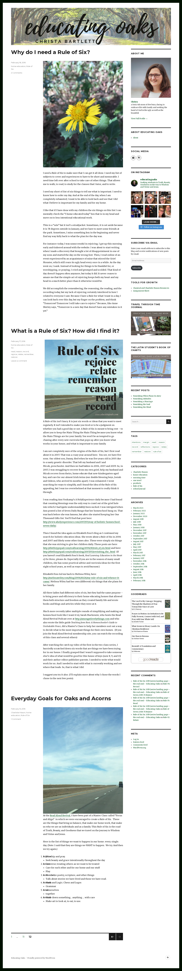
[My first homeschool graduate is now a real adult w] (151, 211)
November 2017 (139, 533)
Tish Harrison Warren (141, 631)
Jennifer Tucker (139, 622)
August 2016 (138, 569)
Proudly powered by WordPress (41, 958)
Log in (136, 739)
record (26, 351)
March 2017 (138, 553)
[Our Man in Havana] (167, 639)
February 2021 (139, 511)
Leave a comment (19, 361)
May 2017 (137, 547)
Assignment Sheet (141, 291)
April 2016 (137, 575)
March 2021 (138, 508)
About (135, 138)
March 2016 (138, 578)
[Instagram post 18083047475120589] (165, 197)
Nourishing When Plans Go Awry (147, 396)
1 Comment (16, 719)
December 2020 (140, 516)
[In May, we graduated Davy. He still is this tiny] (137, 211)
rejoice (14, 354)
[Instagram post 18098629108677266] (151, 197)
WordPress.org (139, 748)
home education (18, 66)
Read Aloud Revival (60, 815)
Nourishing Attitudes (142, 399)
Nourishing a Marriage (143, 401)
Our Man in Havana (140, 636)
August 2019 (138, 519)
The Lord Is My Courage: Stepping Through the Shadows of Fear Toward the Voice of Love (147, 604)
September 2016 (140, 567)
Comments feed (140, 745)
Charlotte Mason (18, 712)
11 (24, 936)
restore (14, 357)
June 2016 (137, 572)
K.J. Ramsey (137, 609)
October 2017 (138, 536)
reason (19, 351)
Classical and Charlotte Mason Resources (151, 288)
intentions (136, 442)
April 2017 (137, 550)
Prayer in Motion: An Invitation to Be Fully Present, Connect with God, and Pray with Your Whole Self (148, 616)
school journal (139, 489)
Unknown (137, 651)
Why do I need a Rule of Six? (50, 52)
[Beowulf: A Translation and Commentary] (167, 649)
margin (146, 442)
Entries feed (138, 742)
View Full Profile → (139, 118)
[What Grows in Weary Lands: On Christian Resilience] (167, 629)
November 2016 (139, 561)
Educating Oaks (18, 958)
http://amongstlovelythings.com (92, 618)
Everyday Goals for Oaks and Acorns (61, 698)
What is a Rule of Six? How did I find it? (65, 331)
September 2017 (140, 539)
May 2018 (137, 525)
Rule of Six (25, 715)
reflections (145, 447)
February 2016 (139, 580)
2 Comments (16, 73)
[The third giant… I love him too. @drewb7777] (165, 211)
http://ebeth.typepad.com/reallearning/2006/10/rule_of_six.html (76, 548)
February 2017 (139, 555)
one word (137, 480)
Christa (134, 102)
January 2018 (138, 527)
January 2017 (138, 558)
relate (20, 354)
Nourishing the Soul (141, 404)
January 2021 (139, 513)
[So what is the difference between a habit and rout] (137, 197)
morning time (139, 478)
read (13, 351)
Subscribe (136, 268)
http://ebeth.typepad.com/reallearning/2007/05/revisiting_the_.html (79, 551)
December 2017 (139, 530)
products (137, 483)
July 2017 (137, 544)
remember (29, 354)
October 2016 (138, 564)
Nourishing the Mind (142, 407)
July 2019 (137, 522)
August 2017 (138, 541)
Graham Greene (139, 638)
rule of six (157, 451)
